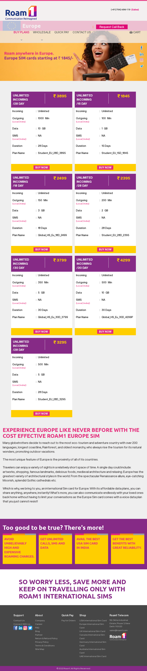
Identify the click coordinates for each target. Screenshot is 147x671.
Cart (137, 32)
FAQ (37, 627)
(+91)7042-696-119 (125, 9)
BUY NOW (41, 167)
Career (38, 624)
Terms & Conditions (44, 645)
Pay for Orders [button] (68, 620)
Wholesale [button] (42, 32)
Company (40, 620)
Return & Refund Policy (46, 638)
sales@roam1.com (119, 630)
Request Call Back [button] (111, 26)
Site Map (39, 649)
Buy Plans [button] (21, 32)
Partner (38, 635)
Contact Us (82, 32)
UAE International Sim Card (92, 656)
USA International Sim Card (93, 620)
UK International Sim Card (92, 631)
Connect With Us (21, 624)
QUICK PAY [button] (61, 32)
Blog (37, 631)
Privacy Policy (42, 642)
